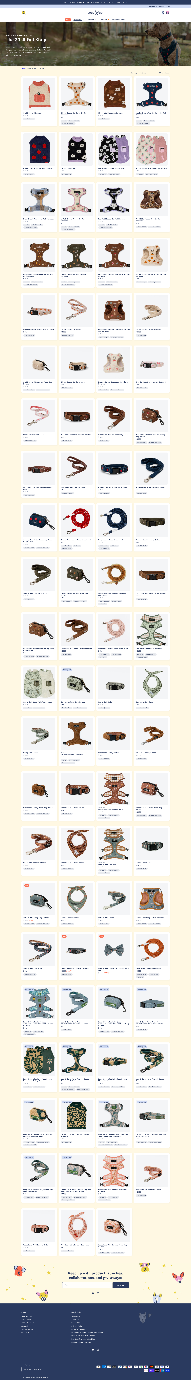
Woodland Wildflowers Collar (36, 1245)
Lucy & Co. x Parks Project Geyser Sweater (75, 1135)
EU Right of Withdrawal (81, 1342)
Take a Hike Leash (106, 918)
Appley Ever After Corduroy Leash (150, 487)
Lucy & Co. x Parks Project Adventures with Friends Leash (74, 1023)
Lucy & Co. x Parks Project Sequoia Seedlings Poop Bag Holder (76, 1190)
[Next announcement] (168, 2)
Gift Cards (25, 1333)
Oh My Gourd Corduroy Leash (148, 329)
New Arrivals (26, 1316)
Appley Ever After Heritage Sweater (38, 168)
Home (24, 68)
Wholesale (75, 1316)
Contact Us (75, 1323)
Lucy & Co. (31, 1377)
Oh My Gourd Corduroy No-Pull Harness (74, 114)
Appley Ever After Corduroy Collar (113, 487)
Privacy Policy (77, 1326)
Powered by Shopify (41, 1377)
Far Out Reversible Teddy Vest (111, 168)
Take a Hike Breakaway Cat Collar (75, 969)
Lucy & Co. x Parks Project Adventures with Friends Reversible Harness (38, 1024)
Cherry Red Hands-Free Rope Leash (76, 540)
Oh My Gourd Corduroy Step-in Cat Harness (151, 275)
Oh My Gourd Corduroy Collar (73, 382)
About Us (75, 1320)
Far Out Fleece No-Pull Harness (111, 219)
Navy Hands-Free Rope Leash (111, 540)
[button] (153, 6)
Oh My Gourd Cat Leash (71, 329)
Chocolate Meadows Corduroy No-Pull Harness (38, 275)
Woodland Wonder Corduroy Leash (113, 435)
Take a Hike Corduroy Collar (148, 540)
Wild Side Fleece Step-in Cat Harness (148, 220)
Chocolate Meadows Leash (34, 863)
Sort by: (134, 73)
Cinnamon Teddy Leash (146, 753)
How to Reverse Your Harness (83, 1336)
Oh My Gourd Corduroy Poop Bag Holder (37, 383)
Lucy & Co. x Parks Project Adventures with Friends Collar (149, 1023)
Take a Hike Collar (143, 863)
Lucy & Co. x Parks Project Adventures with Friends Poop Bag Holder (113, 1024)
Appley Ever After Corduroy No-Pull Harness (151, 114)
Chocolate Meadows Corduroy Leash (76, 649)
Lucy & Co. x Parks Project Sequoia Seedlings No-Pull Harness (113, 1135)
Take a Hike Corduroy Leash (35, 593)
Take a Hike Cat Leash (33, 969)
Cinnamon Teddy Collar (108, 753)
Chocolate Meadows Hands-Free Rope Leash (112, 594)
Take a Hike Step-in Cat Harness (150, 918)
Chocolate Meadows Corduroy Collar (151, 593)
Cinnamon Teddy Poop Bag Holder (38, 808)
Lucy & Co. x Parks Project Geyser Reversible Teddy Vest (37, 1080)
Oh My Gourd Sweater (32, 113)
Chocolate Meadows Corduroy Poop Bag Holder (38, 649)
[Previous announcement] (22, 2)
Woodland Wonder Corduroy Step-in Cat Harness (114, 330)
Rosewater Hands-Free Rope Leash (113, 649)
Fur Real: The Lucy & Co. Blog (83, 1339)
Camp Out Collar (105, 702)
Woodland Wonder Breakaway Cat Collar (38, 488)
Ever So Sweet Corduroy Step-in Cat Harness (113, 383)
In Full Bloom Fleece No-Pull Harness (73, 220)
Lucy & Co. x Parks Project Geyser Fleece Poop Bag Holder (37, 1135)
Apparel (24, 1326)
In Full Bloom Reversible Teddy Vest (151, 168)
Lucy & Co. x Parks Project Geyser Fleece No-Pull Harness (75, 1080)
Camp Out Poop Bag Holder (73, 702)
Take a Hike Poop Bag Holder (36, 918)
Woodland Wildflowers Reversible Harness (113, 1190)
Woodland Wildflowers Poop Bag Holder (112, 1246)
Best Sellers (26, 1320)
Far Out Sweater (68, 168)
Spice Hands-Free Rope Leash (148, 969)
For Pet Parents (27, 1329)
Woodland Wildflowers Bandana (75, 1245)
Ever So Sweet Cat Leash (34, 435)
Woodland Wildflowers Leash (148, 1190)
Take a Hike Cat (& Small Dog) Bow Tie (113, 969)
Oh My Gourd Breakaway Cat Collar (38, 329)
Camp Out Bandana (144, 702)
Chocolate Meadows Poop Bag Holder (149, 809)
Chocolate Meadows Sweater (110, 113)
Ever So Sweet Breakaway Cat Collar (151, 382)
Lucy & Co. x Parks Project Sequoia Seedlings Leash (38, 1190)
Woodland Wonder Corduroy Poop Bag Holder (150, 436)
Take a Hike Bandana (70, 918)
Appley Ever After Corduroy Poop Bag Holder (37, 541)
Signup (120, 1285)
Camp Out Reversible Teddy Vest (37, 702)
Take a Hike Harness (107, 864)
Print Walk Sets (27, 1323)
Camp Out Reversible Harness (149, 649)
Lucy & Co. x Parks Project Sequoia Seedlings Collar (151, 1135)
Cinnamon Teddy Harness (72, 754)
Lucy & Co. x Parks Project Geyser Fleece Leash (150, 1080)
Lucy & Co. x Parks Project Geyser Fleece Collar (112, 1080)
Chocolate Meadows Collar (72, 808)
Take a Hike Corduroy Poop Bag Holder (74, 594)
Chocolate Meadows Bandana (74, 863)
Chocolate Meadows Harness (110, 809)
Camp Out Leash (30, 753)
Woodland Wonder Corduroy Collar (76, 435)
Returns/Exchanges (79, 1329)
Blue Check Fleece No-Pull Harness (38, 219)
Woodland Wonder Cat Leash (73, 487)
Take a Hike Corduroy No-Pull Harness (73, 275)
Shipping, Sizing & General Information (87, 1333)
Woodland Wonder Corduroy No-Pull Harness (114, 275)
